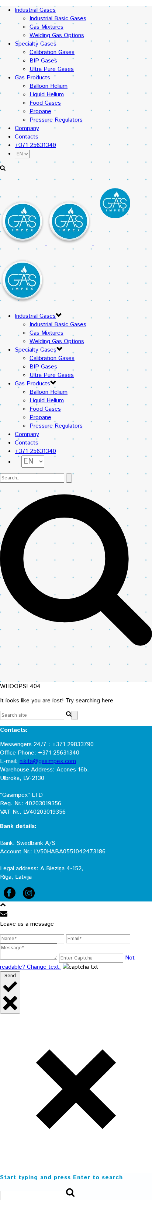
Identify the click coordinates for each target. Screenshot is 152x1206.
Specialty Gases (35, 44)
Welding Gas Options (57, 35)
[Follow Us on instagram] (29, 897)
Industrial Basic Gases (58, 18)
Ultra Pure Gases (52, 69)
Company (27, 128)
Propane (40, 111)
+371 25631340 (35, 145)
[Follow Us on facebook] (9, 897)
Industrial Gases (35, 10)
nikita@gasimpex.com (48, 761)
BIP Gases (43, 61)
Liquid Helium (47, 94)
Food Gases (45, 103)
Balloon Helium (49, 86)
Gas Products (32, 77)
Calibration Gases (52, 52)
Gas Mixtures (46, 27)
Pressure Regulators (56, 120)
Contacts (26, 137)
